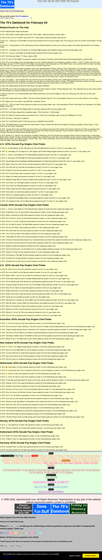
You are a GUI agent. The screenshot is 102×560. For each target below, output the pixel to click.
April (51, 463)
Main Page (19, 456)
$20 (15, 533)
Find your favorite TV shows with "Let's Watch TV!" (51, 482)
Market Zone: (51, 475)
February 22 (46, 460)
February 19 (16, 460)
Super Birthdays (57, 492)
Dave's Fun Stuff (51, 477)
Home (40, 1)
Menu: (51, 453)
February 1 (43, 456)
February (35, 456)
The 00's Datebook (51, 472)
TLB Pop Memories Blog (11, 470)
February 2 (52, 456)
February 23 (56, 460)
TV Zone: (51, 480)
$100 (32, 533)
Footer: (51, 489)
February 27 (96, 460)
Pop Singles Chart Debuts (61, 470)
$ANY (39, 533)
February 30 (28, 463)
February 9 (16, 458)
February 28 (8, 463)
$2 (1, 533)
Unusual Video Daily (43, 470)
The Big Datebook (28, 470)
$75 (26, 533)
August (70, 463)
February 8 (7, 458)
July (65, 463)
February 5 (79, 456)
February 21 (36, 460)
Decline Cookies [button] (74, 555)
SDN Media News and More (57, 487)
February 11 (35, 458)
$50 (21, 533)
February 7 (97, 456)
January (27, 456)
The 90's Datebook (36, 472)
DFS (45, 1)
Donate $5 (74, 1)
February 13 (55, 458)
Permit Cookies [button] (91, 555)
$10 (10, 533)
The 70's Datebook (21, 16)
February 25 (76, 460)
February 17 (95, 458)
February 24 (66, 460)
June (60, 463)
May (55, 463)
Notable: (51, 484)
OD (53, 1)
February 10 (25, 458)
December (51, 465)
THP (68, 1)
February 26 (86, 460)
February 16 (85, 458)
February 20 (26, 460)
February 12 (45, 458)
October (86, 463)
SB (49, 1)
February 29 (18, 463)
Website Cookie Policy (10, 546)
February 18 (6, 460)
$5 (6, 533)
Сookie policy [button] (8, 557)
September (78, 463)
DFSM (62, 1)
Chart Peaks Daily (78, 470)
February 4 (70, 456)
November (94, 463)
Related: (51, 468)
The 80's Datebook (92, 470)
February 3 (61, 456)
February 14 (65, 458)
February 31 (38, 463)
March (46, 463)
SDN (57, 1)
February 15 (75, 458)
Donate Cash (13, 526)
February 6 (88, 456)
